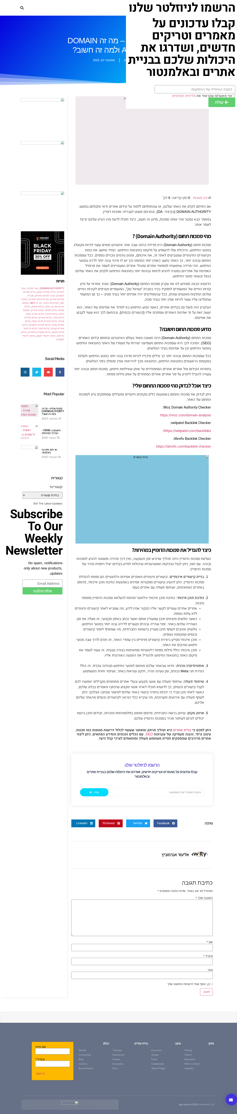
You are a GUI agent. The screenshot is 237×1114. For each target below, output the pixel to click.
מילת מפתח (51, 310)
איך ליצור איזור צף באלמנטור (49, 451)
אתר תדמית (33, 288)
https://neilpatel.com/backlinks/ (187, 430)
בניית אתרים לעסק (46, 292)
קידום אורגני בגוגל (35, 313)
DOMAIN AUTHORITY (52, 288)
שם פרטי (40, 1046)
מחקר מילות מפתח (40, 306)
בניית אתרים (182, 730)
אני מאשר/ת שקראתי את (202, 96)
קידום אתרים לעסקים (40, 324)
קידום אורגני (51, 313)
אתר (210, 970)
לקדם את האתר (51, 302)
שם (209, 942)
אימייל (208, 956)
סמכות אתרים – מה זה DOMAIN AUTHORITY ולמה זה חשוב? (53, 411)
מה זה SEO (36, 302)
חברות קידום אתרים (39, 299)
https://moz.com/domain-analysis (185, 415)
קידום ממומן (58, 332)
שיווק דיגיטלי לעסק (46, 335)
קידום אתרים (45, 317)
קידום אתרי (58, 317)
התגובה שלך (204, 897)
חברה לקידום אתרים (45, 295)
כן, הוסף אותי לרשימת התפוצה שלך (188, 984)
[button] (22, 7)
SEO (149, 734)
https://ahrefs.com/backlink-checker (183, 446)
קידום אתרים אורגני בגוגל (44, 321)
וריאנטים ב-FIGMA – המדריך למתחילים (51, 432)
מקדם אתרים (37, 310)
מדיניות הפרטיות (184, 96)
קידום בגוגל (44, 328)
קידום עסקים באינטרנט (39, 332)
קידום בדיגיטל (30, 328)
